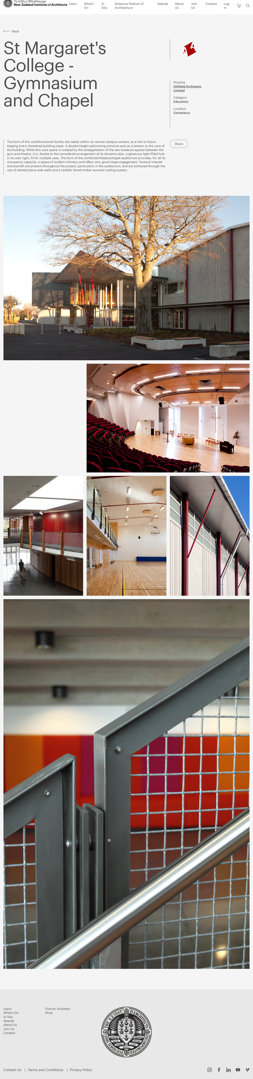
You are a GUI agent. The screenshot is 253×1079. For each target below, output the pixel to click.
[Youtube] (238, 1070)
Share (179, 144)
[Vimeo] (247, 1070)
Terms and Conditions (45, 1070)
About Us (179, 13)
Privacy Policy (81, 1070)
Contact (211, 11)
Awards (162, 11)
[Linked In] (228, 1070)
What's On (89, 13)
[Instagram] (209, 1070)
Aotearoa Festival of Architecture (129, 13)
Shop (245, 5)
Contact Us (12, 1070)
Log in (226, 13)
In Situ (104, 13)
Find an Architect (227, 5)
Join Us (194, 13)
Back (15, 31)
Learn (73, 11)
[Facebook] (219, 1070)
